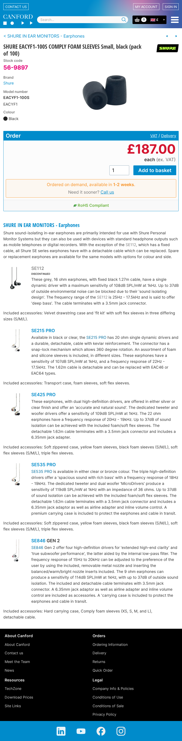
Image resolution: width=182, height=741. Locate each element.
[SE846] (15, 551)
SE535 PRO (43, 464)
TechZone (13, 688)
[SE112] (15, 278)
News (9, 670)
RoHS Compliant (93, 205)
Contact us (16, 7)
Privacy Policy (104, 714)
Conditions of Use (108, 697)
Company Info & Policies (113, 688)
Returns (99, 661)
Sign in (171, 7)
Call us (107, 192)
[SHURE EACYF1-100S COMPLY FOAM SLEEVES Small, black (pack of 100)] (106, 91)
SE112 (131, 244)
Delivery (168, 135)
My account (146, 7)
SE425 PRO (43, 394)
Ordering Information (110, 644)
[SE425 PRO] (15, 405)
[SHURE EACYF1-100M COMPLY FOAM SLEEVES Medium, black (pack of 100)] (176, 36)
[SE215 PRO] (15, 341)
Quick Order (103, 670)
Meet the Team (17, 661)
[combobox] (82, 19)
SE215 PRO (43, 330)
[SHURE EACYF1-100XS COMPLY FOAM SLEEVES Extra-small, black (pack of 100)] (166, 36)
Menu (175, 20)
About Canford (17, 644)
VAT (153, 135)
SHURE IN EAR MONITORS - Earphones (41, 225)
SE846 (38, 540)
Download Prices (19, 697)
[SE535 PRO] (15, 475)
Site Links (13, 706)
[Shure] (166, 48)
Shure (8, 83)
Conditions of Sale (108, 706)
